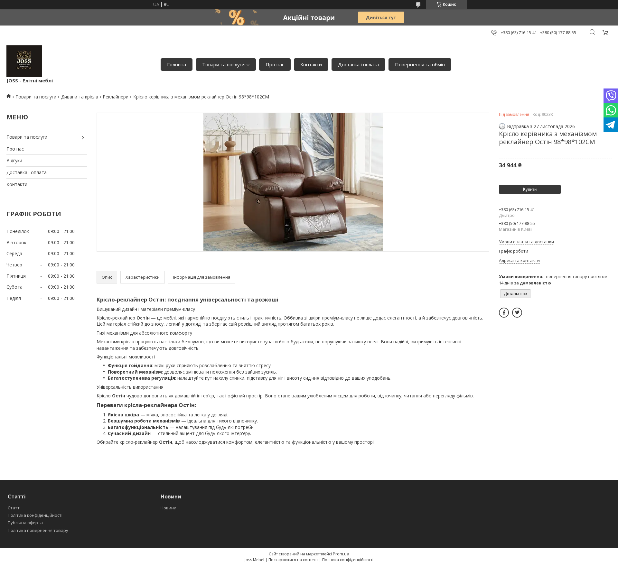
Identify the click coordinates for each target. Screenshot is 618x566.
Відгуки (14, 160)
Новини (168, 508)
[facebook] (504, 313)
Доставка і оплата (358, 64)
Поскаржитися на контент (293, 559)
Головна (176, 64)
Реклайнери (115, 97)
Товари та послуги (223, 64)
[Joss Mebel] (24, 61)
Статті (14, 508)
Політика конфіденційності (35, 515)
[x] (517, 313)
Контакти (311, 64)
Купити (530, 189)
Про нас (275, 64)
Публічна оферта (25, 522)
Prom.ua (341, 554)
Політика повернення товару (38, 530)
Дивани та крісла (79, 97)
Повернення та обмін (420, 64)
